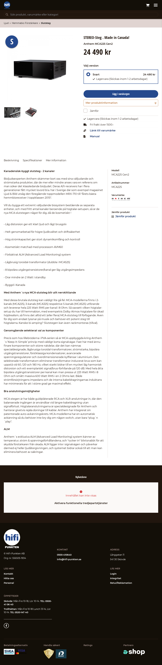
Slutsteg (46, 23)
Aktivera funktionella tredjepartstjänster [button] (81, 503)
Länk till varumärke (102, 130)
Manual (95, 136)
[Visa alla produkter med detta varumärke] (135, 199)
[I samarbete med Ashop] (134, 652)
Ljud (6, 23)
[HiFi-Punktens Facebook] (6, 625)
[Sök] (7, 14)
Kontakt (8, 573)
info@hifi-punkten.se (69, 559)
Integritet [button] (115, 578)
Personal (9, 583)
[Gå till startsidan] (7, 5)
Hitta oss (9, 578)
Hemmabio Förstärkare (25, 23)
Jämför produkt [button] (125, 216)
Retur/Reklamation (121, 583)
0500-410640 (64, 554)
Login (113, 573)
